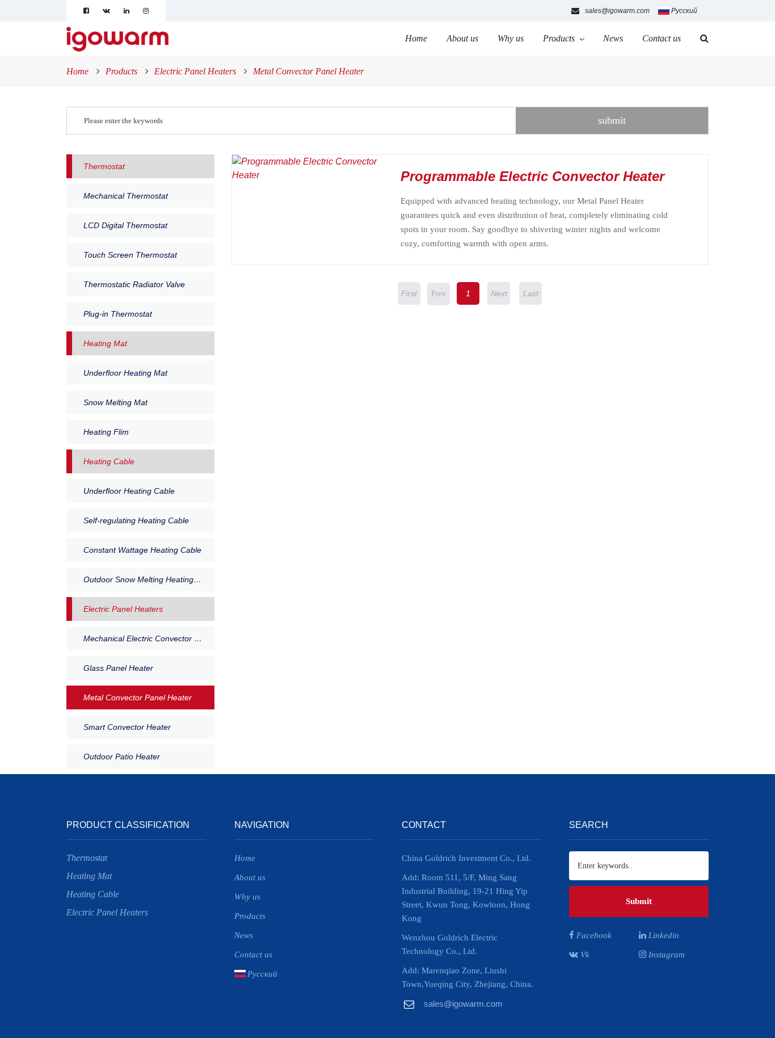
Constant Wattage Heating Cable (142, 549)
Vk (583, 954)
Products (559, 38)
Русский (684, 11)
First (409, 293)
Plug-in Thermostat (117, 313)
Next (499, 293)
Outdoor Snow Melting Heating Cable (148, 579)
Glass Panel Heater (118, 668)
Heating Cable (108, 461)
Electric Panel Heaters (195, 71)
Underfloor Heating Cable (129, 490)
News (613, 38)
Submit (639, 901)
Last (530, 293)
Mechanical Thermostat (125, 195)
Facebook (593, 935)
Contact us (661, 38)
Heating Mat (105, 343)
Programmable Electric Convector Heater (532, 176)
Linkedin (662, 935)
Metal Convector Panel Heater (308, 71)
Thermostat (104, 166)
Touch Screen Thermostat (130, 254)
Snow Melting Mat (115, 402)
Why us (511, 38)
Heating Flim (106, 431)
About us (462, 38)
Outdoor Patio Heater (121, 756)
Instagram (665, 954)
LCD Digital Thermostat (125, 225)
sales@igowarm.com (617, 11)
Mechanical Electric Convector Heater (148, 638)
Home (416, 38)
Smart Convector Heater (127, 727)
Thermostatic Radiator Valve (134, 284)
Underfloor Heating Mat (125, 372)
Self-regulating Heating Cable (136, 520)
